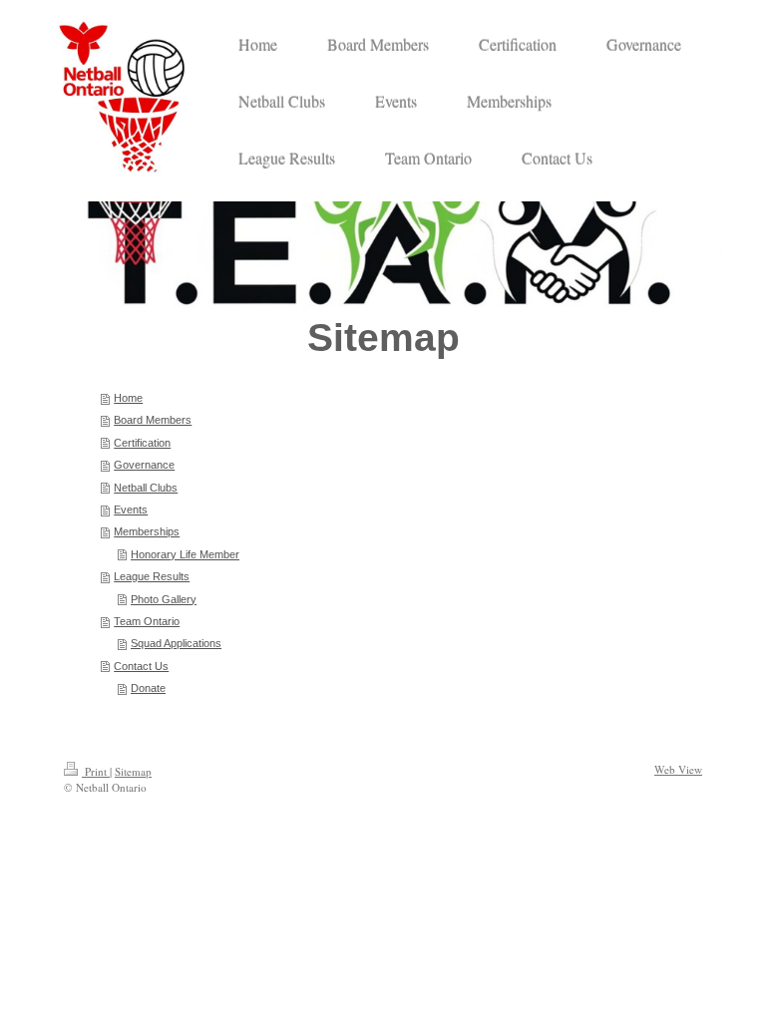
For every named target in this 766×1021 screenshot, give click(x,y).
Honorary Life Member (185, 554)
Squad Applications (176, 643)
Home (128, 398)
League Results (152, 576)
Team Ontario (147, 621)
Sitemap (133, 771)
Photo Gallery (163, 599)
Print (96, 771)
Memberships (147, 531)
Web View (678, 769)
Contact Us (141, 666)
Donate (148, 688)
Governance (144, 465)
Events (131, 509)
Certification (142, 443)
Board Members (153, 420)
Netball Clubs (146, 488)
